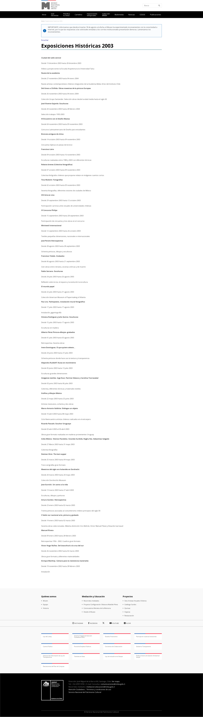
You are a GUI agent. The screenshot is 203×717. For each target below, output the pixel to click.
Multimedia (119, 14)
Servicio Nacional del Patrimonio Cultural (85, 692)
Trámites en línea (79, 656)
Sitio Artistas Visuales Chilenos (135, 601)
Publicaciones (155, 14)
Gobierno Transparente (143, 646)
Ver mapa (115, 681)
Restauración (129, 616)
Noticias (131, 14)
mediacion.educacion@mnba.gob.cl (100, 687)
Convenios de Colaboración (113, 646)
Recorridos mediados (91, 601)
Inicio (44, 14)
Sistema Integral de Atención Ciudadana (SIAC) (83, 636)
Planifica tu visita (66, 15)
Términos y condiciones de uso (98, 689)
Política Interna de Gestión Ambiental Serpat (147, 656)
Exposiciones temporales (92, 15)
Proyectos (128, 596)
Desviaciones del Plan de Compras (53, 666)
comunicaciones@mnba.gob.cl (113, 684)
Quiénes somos (48, 596)
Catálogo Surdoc (130, 604)
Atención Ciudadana (77, 689)
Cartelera (78, 14)
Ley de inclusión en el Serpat (114, 656)
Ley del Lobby (47, 636)
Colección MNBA (106, 15)
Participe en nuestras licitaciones (146, 636)
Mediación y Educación (93, 596)
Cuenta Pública (47, 646)
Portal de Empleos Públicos (82, 646)
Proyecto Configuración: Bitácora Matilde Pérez (101, 604)
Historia (46, 608)
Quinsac (127, 608)
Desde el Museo (89, 612)
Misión (45, 601)
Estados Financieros (111, 636)
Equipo (45, 604)
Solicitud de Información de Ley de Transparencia (54, 656)
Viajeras (127, 612)
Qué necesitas (54, 15)
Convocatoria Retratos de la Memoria (97, 608)
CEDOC (142, 14)
